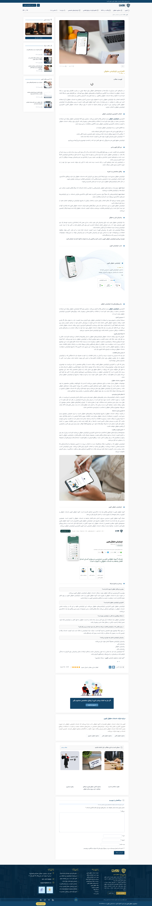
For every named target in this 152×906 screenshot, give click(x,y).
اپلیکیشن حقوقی (114, 119)
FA (27, 10)
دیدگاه (122, 811)
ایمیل (123, 840)
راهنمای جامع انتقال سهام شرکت (69, 881)
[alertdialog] (76, 904)
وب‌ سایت (122, 844)
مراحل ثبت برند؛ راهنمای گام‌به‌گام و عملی (34, 82)
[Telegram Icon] (48, 899)
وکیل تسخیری (69, 787)
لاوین (127, 14)
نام (123, 836)
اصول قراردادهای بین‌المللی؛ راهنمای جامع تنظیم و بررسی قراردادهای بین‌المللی (35, 67)
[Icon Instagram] (44, 899)
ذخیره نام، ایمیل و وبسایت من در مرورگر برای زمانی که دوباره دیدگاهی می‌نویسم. (103, 848)
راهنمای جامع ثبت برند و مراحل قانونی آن (34, 49)
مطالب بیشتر (64, 747)
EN (23, 10)
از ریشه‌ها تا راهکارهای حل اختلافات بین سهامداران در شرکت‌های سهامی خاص (59, 876)
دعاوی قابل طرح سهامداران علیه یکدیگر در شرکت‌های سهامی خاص (62, 873)
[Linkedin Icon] (52, 899)
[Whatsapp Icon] (40, 899)
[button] (120, 667)
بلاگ (124, 14)
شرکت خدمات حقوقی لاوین (119, 874)
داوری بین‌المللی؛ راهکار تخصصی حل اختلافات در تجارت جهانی (63, 886)
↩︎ (117, 662)
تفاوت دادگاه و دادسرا (113, 787)
